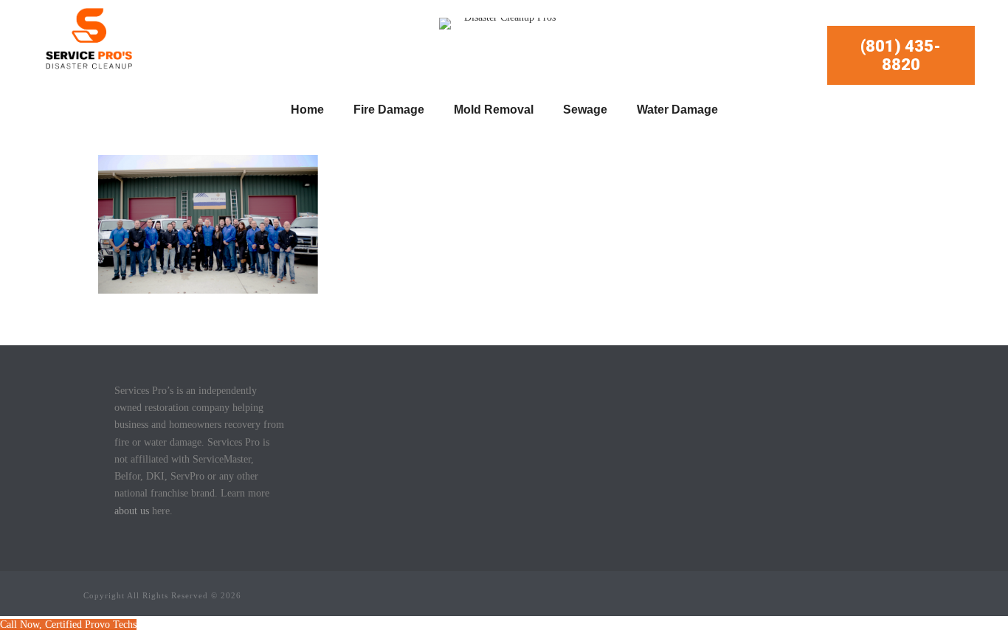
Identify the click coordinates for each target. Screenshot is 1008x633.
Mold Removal (494, 109)
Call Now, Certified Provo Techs (68, 624)
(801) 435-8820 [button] (900, 55)
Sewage (585, 109)
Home (307, 109)
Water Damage (677, 109)
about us (131, 510)
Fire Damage (388, 109)
